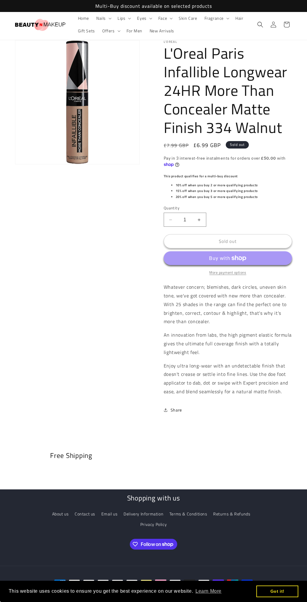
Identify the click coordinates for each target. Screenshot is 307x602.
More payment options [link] (227, 272)
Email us (109, 514)
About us (60, 514)
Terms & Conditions (188, 514)
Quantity (171, 208)
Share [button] (176, 410)
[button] (103, 18)
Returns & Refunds (231, 514)
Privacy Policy (153, 524)
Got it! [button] (277, 591)
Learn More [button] (208, 591)
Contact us (85, 514)
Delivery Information (143, 514)
